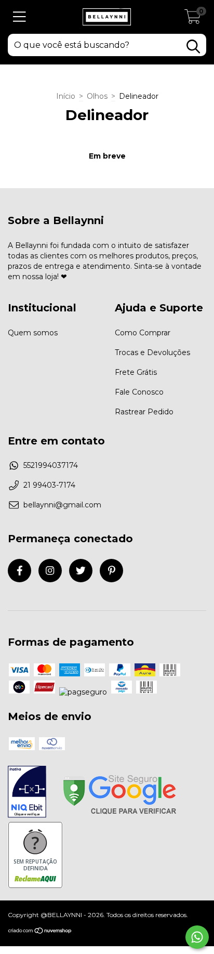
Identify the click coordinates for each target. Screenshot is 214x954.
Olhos (97, 96)
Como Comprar (142, 332)
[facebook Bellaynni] (19, 570)
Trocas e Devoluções (152, 352)
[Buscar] (193, 46)
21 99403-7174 (49, 485)
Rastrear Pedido (144, 411)
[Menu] (19, 17)
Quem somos (33, 332)
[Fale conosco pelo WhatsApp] (197, 937)
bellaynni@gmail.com (62, 504)
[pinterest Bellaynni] (111, 570)
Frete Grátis (136, 372)
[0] (192, 19)
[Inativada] (27, 793)
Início (65, 96)
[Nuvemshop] (40, 932)
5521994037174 (50, 465)
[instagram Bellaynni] (50, 570)
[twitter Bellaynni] (80, 570)
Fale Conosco (139, 392)
